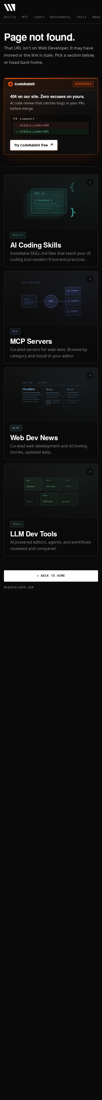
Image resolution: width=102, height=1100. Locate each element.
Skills (10, 17)
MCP (25, 17)
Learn (39, 17)
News (97, 17)
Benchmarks (60, 17)
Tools (81, 17)
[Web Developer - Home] (9, 7)
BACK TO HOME (51, 576)
